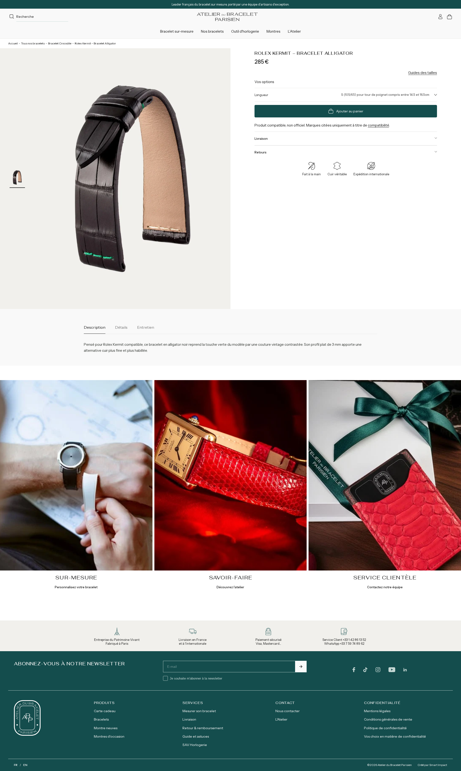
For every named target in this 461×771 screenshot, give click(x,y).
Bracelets (101, 719)
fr (16, 765)
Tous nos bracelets (33, 43)
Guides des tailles (422, 72)
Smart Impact (438, 765)
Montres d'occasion (109, 736)
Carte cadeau (104, 711)
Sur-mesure (76, 577)
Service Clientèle (384, 577)
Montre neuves (105, 728)
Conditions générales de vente (388, 719)
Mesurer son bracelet (199, 711)
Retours (261, 152)
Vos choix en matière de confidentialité (395, 736)
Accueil (13, 43)
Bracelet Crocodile (59, 43)
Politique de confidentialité (385, 728)
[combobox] (38, 17)
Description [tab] (94, 327)
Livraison (261, 138)
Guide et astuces (195, 736)
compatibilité (378, 125)
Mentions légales (377, 711)
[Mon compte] (440, 17)
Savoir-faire (230, 577)
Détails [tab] (121, 327)
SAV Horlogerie (194, 745)
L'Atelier (281, 719)
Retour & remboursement (202, 728)
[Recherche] (11, 16)
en (25, 765)
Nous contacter (287, 711)
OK (301, 666)
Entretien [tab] (145, 327)
